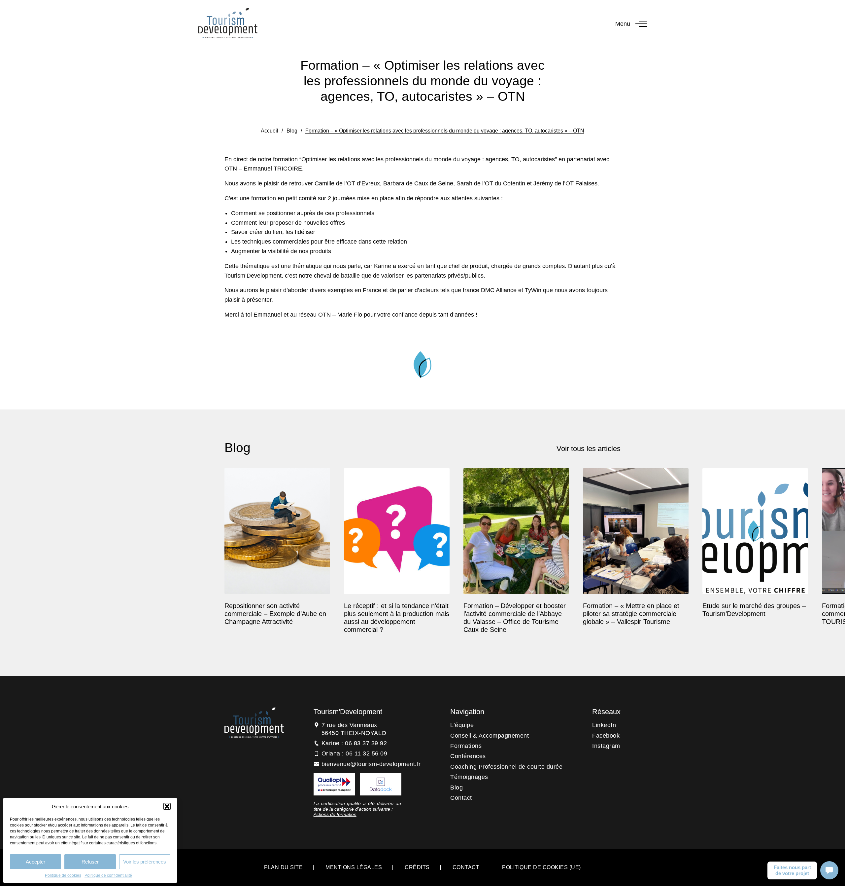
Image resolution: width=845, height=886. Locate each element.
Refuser (90, 862)
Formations (466, 746)
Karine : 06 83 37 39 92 (354, 743)
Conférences (468, 756)
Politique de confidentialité (108, 875)
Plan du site (283, 867)
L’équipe (462, 725)
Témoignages (469, 777)
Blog (292, 131)
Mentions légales (353, 867)
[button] (167, 806)
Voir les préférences (144, 862)
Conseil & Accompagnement (489, 735)
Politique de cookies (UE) (541, 867)
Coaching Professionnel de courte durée (506, 766)
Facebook (606, 735)
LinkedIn (604, 725)
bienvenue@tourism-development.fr (371, 764)
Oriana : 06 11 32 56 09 (354, 753)
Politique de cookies (63, 875)
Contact (461, 797)
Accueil (269, 131)
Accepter (35, 862)
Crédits (417, 867)
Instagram (606, 746)
